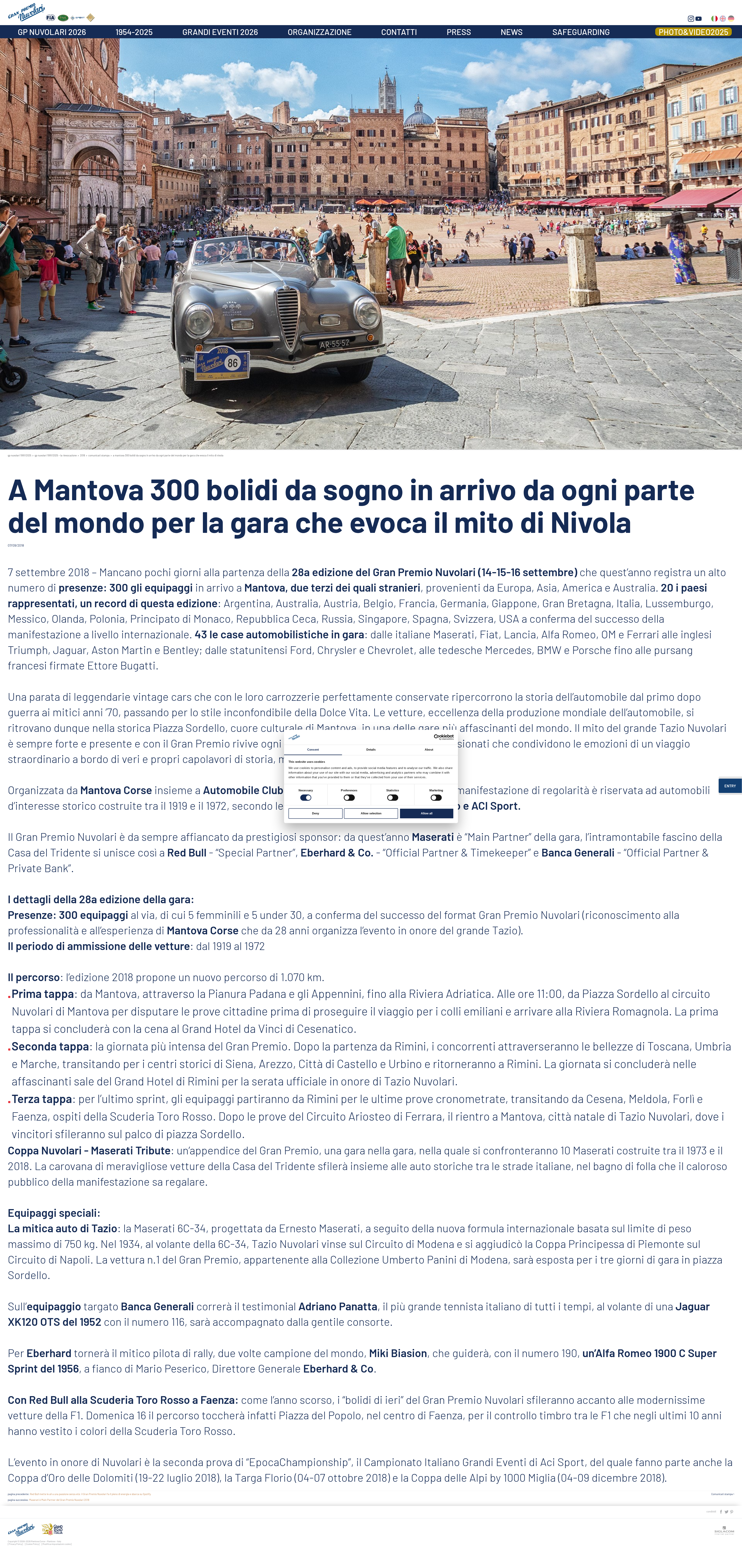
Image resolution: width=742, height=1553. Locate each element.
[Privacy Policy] (15, 1544)
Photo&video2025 (693, 31)
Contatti (399, 31)
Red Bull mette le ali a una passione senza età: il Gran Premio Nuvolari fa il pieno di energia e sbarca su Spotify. (90, 1494)
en (723, 19)
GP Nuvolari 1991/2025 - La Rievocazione (56, 455)
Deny (315, 813)
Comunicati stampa (99, 455)
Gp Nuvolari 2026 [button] (52, 31)
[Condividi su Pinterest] (731, 1511)
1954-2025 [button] (134, 31)
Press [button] (459, 31)
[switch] (349, 798)
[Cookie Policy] (32, 1544)
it (714, 19)
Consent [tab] (313, 749)
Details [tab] (371, 749)
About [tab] (429, 749)
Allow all (426, 813)
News (512, 31)
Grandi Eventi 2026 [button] (220, 31)
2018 (82, 455)
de (731, 19)
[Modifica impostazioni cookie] (57, 1544)
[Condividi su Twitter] (726, 1511)
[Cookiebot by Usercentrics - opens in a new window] (437, 737)
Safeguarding (581, 31)
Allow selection (371, 813)
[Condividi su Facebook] (721, 1511)
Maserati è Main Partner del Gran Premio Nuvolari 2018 (59, 1499)
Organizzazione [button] (320, 31)
